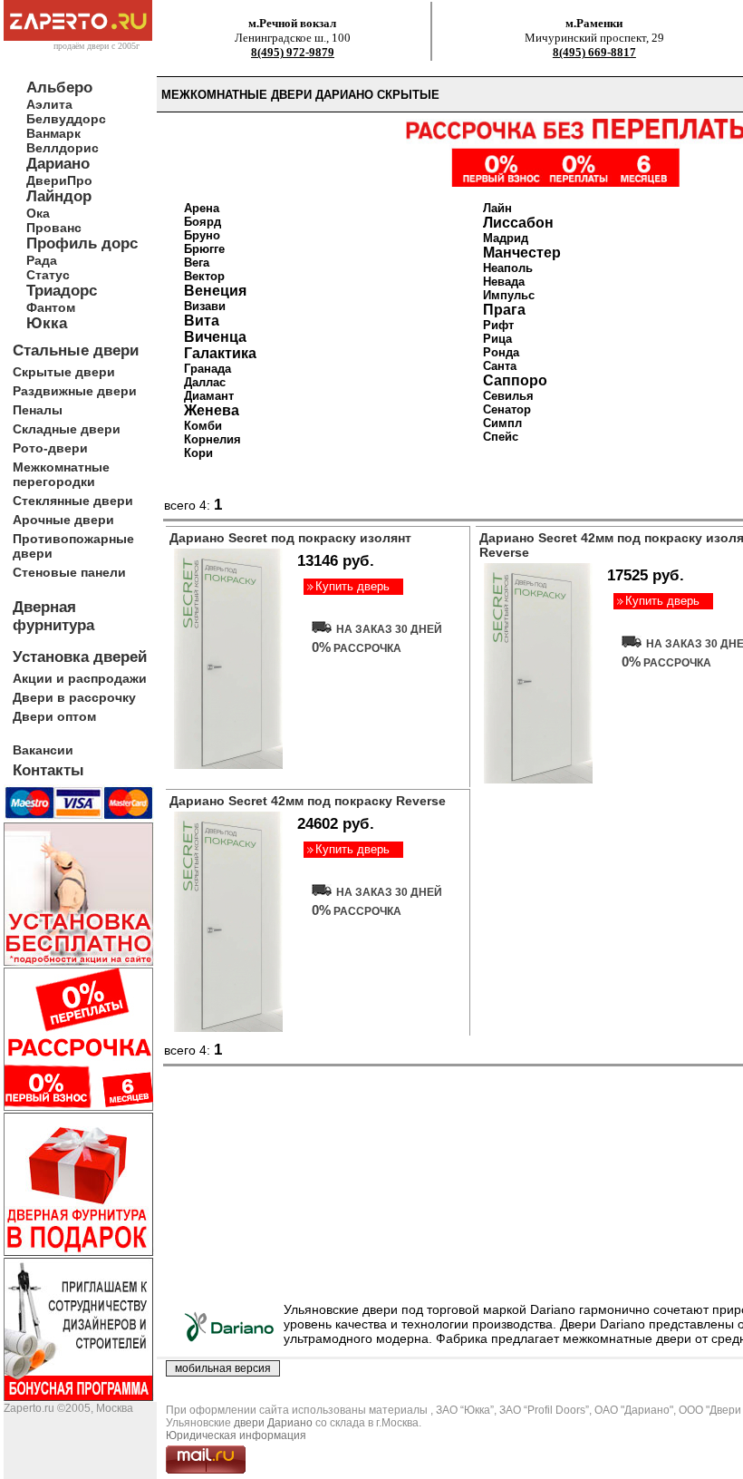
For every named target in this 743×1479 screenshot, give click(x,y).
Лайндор (59, 196)
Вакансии (43, 750)
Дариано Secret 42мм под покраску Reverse (307, 800)
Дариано (58, 163)
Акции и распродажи (80, 678)
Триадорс (61, 290)
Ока (38, 213)
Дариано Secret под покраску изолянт (290, 537)
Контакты (48, 770)
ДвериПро (59, 180)
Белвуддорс (66, 119)
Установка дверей (80, 657)
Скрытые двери (64, 372)
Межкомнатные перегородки (61, 474)
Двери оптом (54, 716)
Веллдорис (62, 148)
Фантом (50, 307)
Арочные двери (63, 519)
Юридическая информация (236, 1435)
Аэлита (49, 104)
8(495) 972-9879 (292, 52)
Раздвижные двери (75, 391)
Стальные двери (76, 350)
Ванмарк (53, 133)
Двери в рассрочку (74, 697)
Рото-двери (50, 448)
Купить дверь (352, 586)
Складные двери (67, 429)
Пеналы (38, 410)
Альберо (59, 87)
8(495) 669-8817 (594, 52)
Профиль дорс (82, 243)
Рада (41, 260)
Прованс (54, 227)
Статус (48, 275)
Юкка (46, 323)
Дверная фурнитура (53, 616)
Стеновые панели (69, 572)
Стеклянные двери (73, 500)
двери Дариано (273, 1422)
